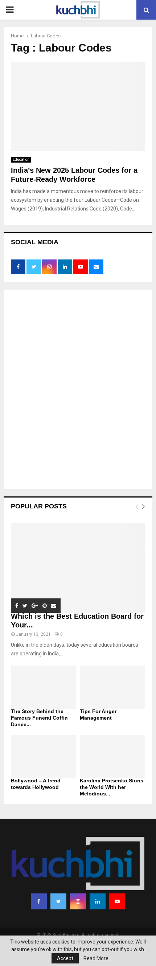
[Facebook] (39, 901)
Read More (95, 958)
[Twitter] (58, 901)
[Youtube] (117, 901)
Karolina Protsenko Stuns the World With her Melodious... (111, 787)
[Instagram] (78, 901)
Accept (65, 958)
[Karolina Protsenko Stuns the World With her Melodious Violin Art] (112, 756)
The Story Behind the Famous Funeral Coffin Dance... (39, 717)
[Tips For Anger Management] (112, 687)
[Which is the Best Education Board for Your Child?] (78, 568)
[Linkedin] (98, 901)
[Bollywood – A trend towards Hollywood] (43, 756)
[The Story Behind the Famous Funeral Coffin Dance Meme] (43, 687)
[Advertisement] (78, 390)
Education (21, 159)
